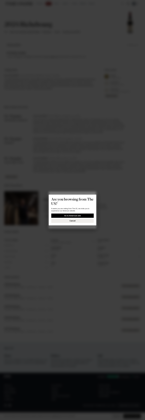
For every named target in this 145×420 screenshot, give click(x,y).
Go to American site (72, 216)
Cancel (72, 221)
